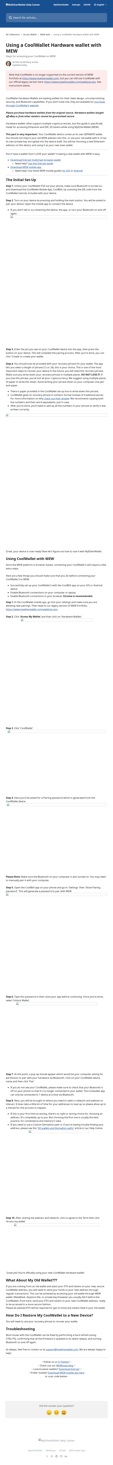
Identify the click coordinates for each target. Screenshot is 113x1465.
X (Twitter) (63, 1361)
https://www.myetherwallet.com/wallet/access (70, 82)
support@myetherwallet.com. (62, 1349)
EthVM (87, 5)
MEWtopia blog (64, 1365)
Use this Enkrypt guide (40, 163)
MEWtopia (51, 1450)
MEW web (45, 34)
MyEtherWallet (61, 5)
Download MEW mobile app (25, 167)
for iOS (66, 170)
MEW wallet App (77, 1450)
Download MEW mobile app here (66, 1372)
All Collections (13, 34)
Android (78, 170)
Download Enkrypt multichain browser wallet (35, 160)
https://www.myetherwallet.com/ (40, 78)
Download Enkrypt (69, 1369)
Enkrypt (76, 5)
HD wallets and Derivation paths (56, 1128)
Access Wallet (30, 34)
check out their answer (56, 398)
